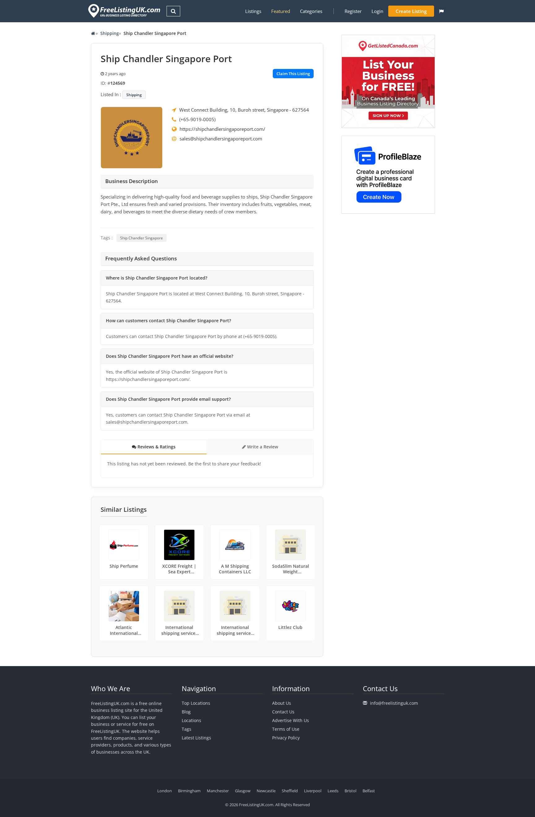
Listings (253, 11)
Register (353, 11)
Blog (186, 712)
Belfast (369, 790)
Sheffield (290, 790)
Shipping (109, 33)
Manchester (218, 790)
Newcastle (266, 790)
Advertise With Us (290, 720)
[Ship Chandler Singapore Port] (132, 137)
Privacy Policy (286, 738)
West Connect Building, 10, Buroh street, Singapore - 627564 (244, 110)
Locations (191, 720)
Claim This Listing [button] (293, 73)
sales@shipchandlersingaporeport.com (221, 138)
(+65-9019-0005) (197, 119)
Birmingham (189, 790)
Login (377, 11)
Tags (186, 729)
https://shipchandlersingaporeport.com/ (222, 129)
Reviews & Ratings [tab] (156, 447)
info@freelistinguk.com (394, 703)
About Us (281, 703)
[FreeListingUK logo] (123, 10)
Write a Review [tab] (262, 447)
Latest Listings (196, 738)
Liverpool (312, 790)
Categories (311, 11)
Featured (280, 11)
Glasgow (242, 790)
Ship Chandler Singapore (141, 238)
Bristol (350, 790)
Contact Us (283, 712)
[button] (441, 11)
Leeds (333, 790)
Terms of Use (285, 729)
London (164, 790)
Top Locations (196, 703)
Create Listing (411, 11)
